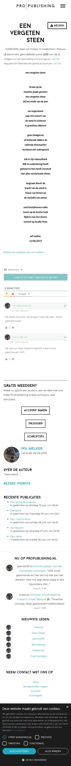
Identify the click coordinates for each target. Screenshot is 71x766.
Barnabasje (38, 644)
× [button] (67, 707)
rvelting (38, 627)
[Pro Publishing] (35, 5)
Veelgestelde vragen (35, 686)
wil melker (31, 449)
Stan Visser (38, 632)
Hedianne (38, 650)
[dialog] (35, 734)
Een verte (16, 536)
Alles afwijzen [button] (53, 751)
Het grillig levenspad (23, 502)
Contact (35, 691)
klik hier (56, 59)
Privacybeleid (18, 730)
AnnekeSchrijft (22, 305)
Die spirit (15, 510)
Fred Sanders (38, 656)
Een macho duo (20, 519)
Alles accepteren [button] (19, 751)
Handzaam (17, 527)
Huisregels (35, 695)
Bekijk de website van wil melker (24, 252)
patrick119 (38, 638)
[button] (35, 760)
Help (35, 682)
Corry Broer (20, 337)
